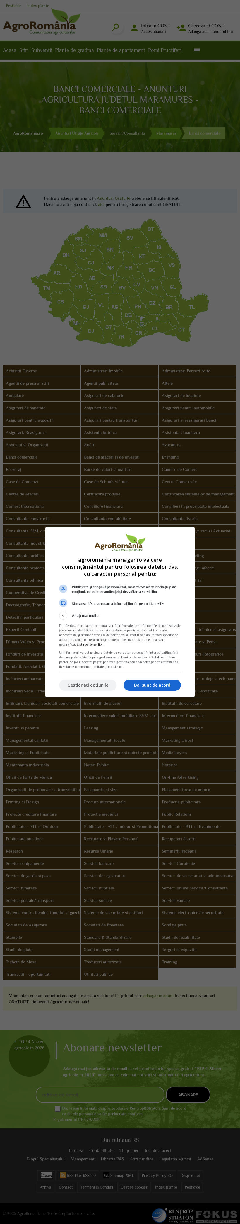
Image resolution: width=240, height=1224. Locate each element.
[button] (120, 616)
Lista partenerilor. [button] (90, 644)
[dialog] (120, 612)
